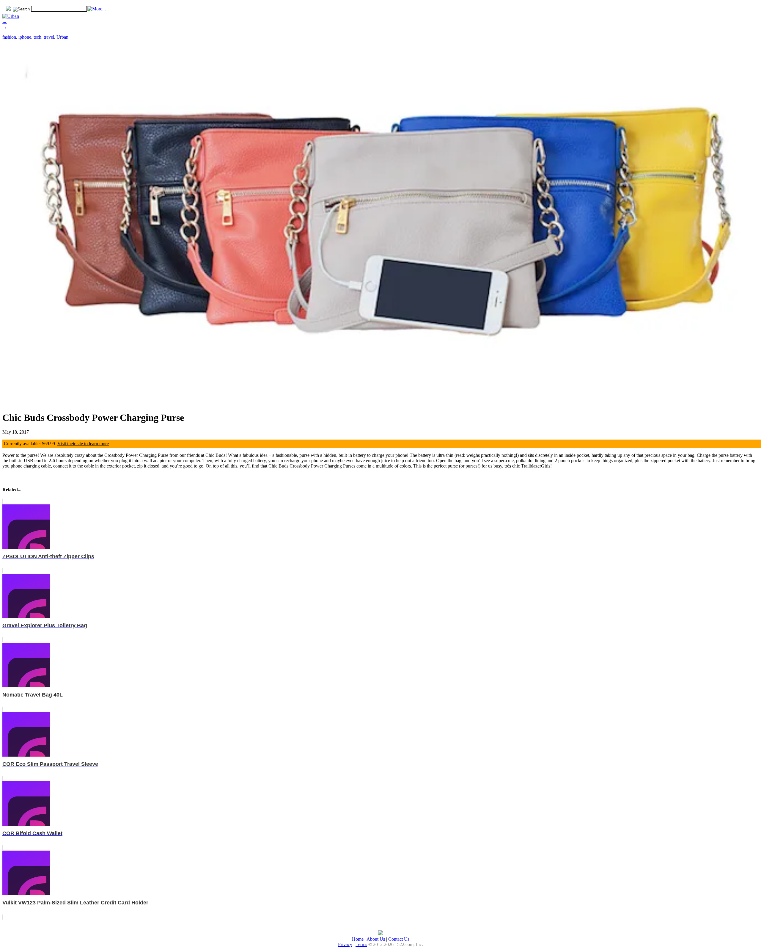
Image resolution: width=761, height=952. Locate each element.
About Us (376, 939)
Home (358, 939)
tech (37, 37)
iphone (24, 37)
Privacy (345, 944)
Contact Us (398, 939)
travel (49, 37)
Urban (62, 37)
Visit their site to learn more (83, 443)
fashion (9, 37)
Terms (361, 944)
